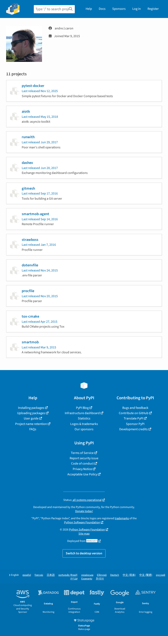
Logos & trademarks (84, 424)
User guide (31, 418)
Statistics (84, 418)
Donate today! (84, 511)
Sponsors (119, 9)
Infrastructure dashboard (82, 413)
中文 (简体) (129, 575)
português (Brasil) (67, 575)
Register (153, 9)
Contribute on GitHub (133, 413)
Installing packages (31, 408)
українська (87, 575)
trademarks (122, 518)
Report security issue (84, 458)
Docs (102, 9)
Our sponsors (84, 429)
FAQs (32, 429)
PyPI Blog (82, 408)
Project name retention (31, 424)
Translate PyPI (133, 418)
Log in (136, 9)
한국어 (100, 578)
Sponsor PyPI (135, 424)
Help (89, 9)
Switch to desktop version (84, 553)
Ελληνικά (102, 575)
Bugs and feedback (135, 408)
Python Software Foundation (82, 522)
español (27, 575)
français (39, 575)
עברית (74, 578)
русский (160, 575)
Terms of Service (82, 453)
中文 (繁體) (145, 575)
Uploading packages (31, 413)
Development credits (133, 429)
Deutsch (114, 575)
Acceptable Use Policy (82, 474)
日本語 (51, 575)
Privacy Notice (82, 469)
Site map (84, 533)
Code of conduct (82, 463)
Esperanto (86, 578)
